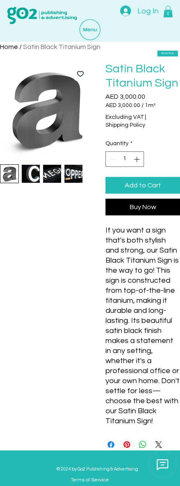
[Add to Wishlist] (80, 73)
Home (9, 46)
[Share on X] (159, 445)
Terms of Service (90, 480)
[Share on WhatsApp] (143, 445)
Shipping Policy (125, 125)
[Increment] (137, 159)
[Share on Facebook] (111, 445)
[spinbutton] (124, 159)
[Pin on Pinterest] (127, 445)
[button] (168, 11)
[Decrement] (112, 159)
